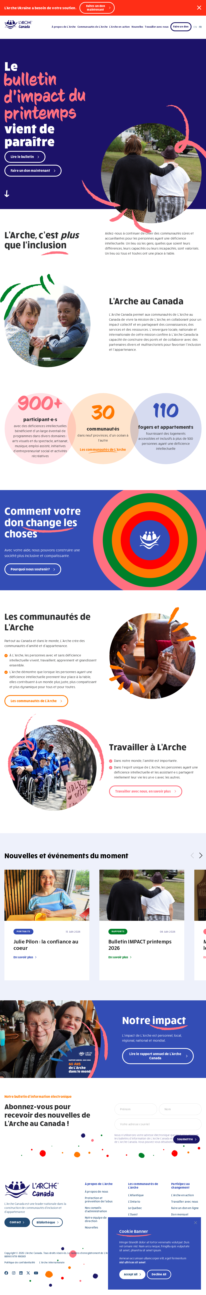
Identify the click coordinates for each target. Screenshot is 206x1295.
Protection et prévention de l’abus (98, 1199)
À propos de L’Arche (64, 26)
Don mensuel (179, 1214)
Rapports (118, 931)
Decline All (159, 1274)
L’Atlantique (136, 1195)
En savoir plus (23, 957)
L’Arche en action (119, 26)
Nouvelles (137, 26)
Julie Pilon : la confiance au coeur (45, 944)
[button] (199, 7)
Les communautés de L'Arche (103, 449)
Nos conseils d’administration (96, 1209)
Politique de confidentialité (19, 1262)
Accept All (130, 1274)
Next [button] (199, 855)
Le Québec (135, 1208)
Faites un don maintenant (95, 7)
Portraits (23, 931)
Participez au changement (180, 1185)
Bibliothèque (46, 1222)
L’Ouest (133, 1214)
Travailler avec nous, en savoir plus (143, 791)
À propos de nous (96, 1191)
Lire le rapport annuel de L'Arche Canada (155, 1055)
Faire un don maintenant (30, 170)
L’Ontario (134, 1201)
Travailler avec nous (157, 26)
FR (200, 26)
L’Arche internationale (51, 1262)
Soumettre (185, 1139)
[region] (154, 1253)
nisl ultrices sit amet (132, 1262)
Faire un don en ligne (185, 1208)
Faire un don (181, 26)
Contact (15, 1222)
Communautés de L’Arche (92, 26)
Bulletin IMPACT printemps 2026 (140, 944)
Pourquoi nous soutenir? (30, 569)
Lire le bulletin (22, 156)
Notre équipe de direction (96, 1219)
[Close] (195, 1222)
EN (195, 26)
